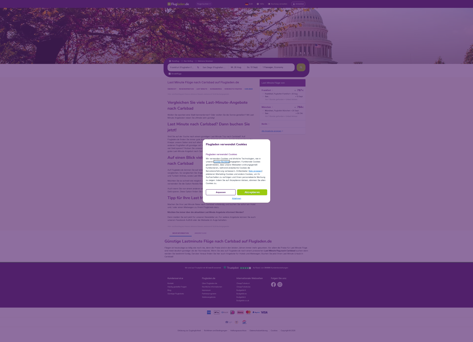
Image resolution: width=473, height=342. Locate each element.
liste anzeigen (255, 171)
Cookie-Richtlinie (221, 161)
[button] (236, 198)
